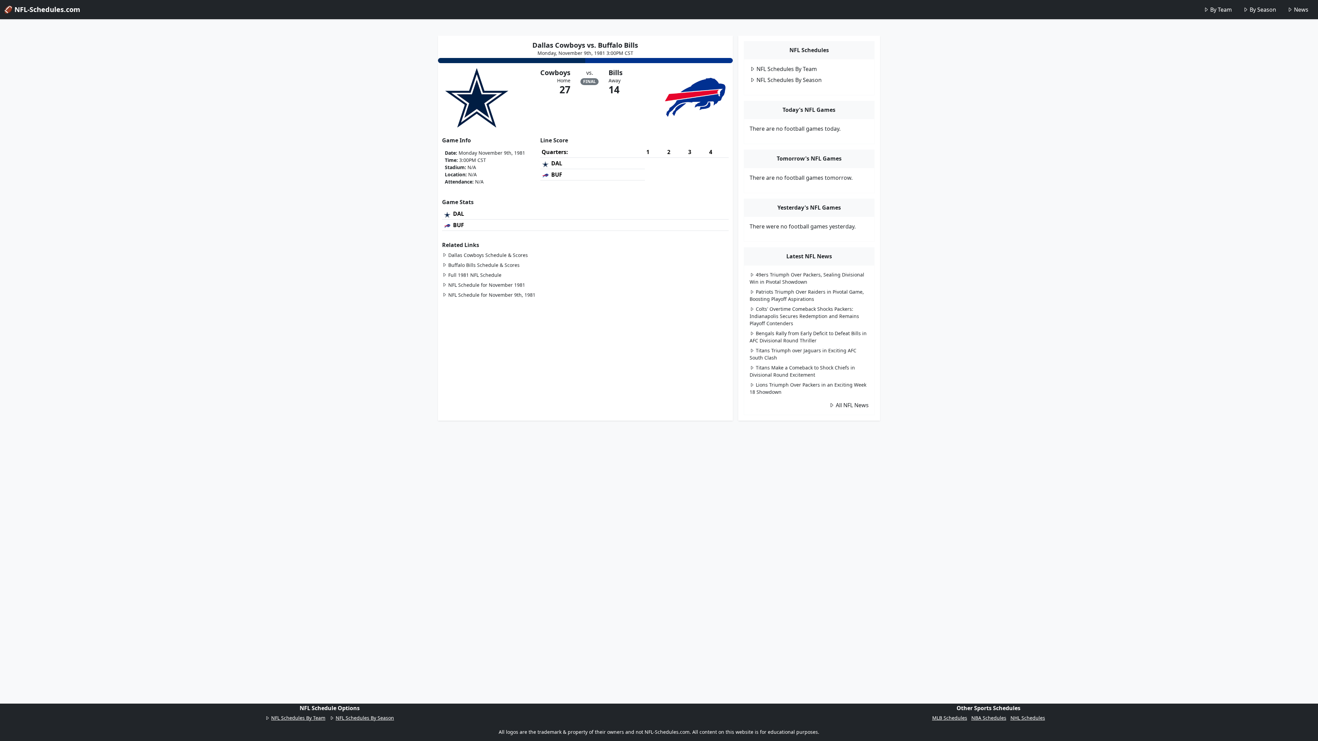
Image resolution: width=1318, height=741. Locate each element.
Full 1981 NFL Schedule (474, 275)
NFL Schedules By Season (789, 80)
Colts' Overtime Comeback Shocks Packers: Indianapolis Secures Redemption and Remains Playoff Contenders (804, 316)
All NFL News (852, 405)
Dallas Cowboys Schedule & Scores (488, 255)
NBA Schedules (988, 718)
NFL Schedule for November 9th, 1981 (491, 295)
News (1301, 9)
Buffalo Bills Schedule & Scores (484, 265)
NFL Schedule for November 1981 (486, 285)
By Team (1221, 9)
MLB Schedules (949, 718)
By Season (1263, 9)
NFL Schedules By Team (786, 69)
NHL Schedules (1027, 718)
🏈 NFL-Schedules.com (42, 9)
